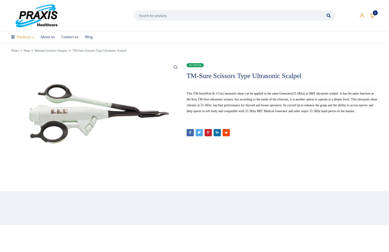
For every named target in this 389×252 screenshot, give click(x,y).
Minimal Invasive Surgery (51, 50)
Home (15, 50)
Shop (26, 50)
